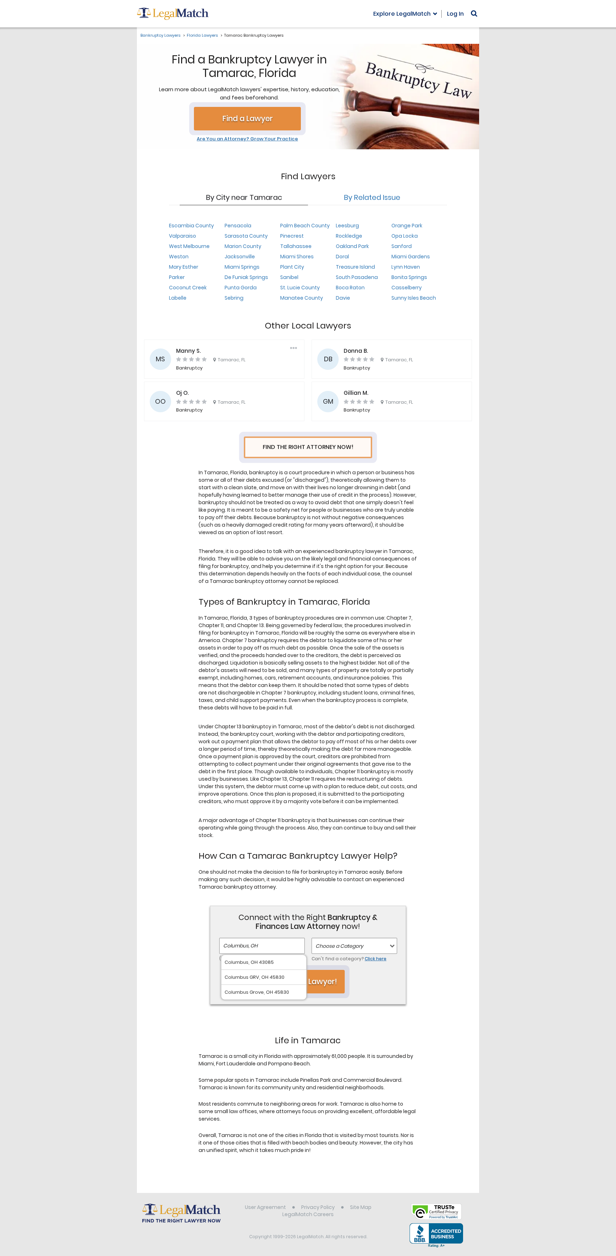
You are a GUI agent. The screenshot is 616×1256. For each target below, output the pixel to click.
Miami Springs (242, 266)
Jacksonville (240, 256)
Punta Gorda (241, 287)
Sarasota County (246, 235)
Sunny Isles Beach (413, 297)
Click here (375, 959)
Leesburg (347, 225)
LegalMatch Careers (308, 1214)
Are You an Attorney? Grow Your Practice (247, 139)
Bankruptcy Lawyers (160, 35)
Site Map (360, 1207)
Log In (455, 14)
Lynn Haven (405, 266)
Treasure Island (355, 266)
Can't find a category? (349, 959)
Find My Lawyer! (308, 981)
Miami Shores (297, 256)
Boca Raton (350, 287)
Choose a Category (339, 946)
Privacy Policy (318, 1207)
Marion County (243, 246)
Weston (179, 256)
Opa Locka (404, 235)
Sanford (401, 246)
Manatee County (301, 297)
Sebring (234, 297)
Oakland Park (352, 246)
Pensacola (238, 225)
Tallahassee (296, 246)
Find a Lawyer (247, 118)
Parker (177, 277)
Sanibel (289, 277)
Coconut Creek (188, 287)
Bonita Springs (409, 277)
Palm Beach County (305, 225)
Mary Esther (183, 266)
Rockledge (349, 235)
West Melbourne (189, 246)
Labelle (177, 297)
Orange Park (406, 225)
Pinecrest (292, 235)
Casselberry (406, 287)
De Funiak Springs (246, 277)
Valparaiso (182, 235)
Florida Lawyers (202, 35)
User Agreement (265, 1207)
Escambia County (191, 225)
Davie (343, 297)
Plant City (292, 266)
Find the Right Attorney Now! (308, 447)
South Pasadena (357, 277)
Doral (342, 256)
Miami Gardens (410, 256)
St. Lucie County (300, 287)
